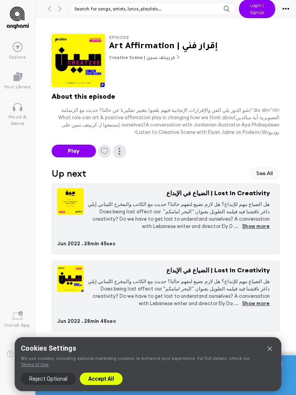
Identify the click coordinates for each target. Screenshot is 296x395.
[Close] (269, 348)
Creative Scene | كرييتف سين (142, 58)
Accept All (101, 379)
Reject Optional (48, 379)
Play (73, 150)
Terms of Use (35, 364)
